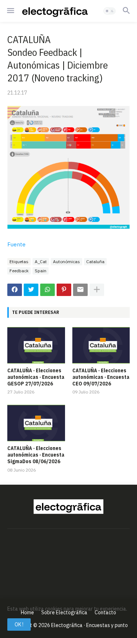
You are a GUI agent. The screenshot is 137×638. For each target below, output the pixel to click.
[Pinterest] (64, 290)
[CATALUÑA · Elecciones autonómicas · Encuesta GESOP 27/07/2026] (36, 345)
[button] (10, 11)
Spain (40, 270)
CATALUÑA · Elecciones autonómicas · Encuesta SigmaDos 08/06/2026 (35, 455)
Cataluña (95, 261)
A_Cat (41, 261)
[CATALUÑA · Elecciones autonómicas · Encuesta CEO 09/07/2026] (101, 345)
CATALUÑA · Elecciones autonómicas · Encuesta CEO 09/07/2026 (100, 377)
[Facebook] (14, 290)
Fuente (16, 244)
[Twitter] (31, 290)
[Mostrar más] (97, 290)
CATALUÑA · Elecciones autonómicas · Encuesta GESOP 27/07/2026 (35, 377)
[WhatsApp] (47, 290)
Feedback (18, 270)
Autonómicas (66, 261)
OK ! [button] (19, 624)
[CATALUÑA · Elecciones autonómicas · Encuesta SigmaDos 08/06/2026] (36, 423)
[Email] (80, 290)
